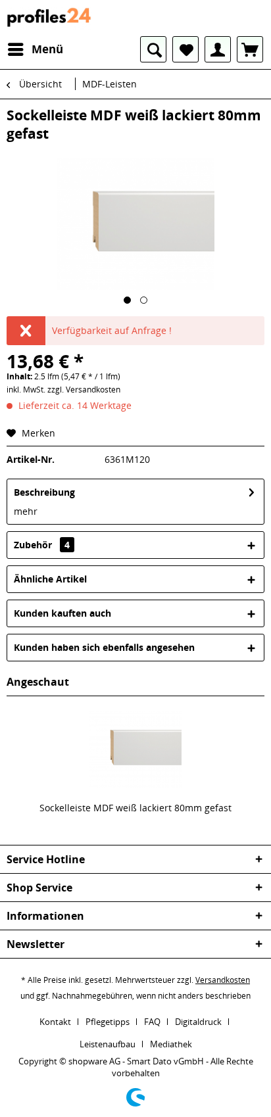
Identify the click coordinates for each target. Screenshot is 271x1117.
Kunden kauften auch (62, 613)
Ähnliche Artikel (50, 579)
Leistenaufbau (108, 1044)
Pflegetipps (108, 1022)
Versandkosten (222, 980)
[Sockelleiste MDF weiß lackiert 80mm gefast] (135, 749)
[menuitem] (35, 49)
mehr (25, 511)
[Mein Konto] (218, 49)
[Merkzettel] (185, 49)
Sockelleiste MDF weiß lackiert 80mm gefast (135, 807)
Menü (47, 49)
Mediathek (171, 1044)
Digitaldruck (198, 1022)
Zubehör (42, 544)
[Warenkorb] (250, 49)
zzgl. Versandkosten (83, 389)
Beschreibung (44, 492)
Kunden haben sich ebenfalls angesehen (104, 647)
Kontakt (55, 1022)
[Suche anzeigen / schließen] (153, 49)
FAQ (152, 1022)
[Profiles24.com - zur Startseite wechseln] (49, 18)
